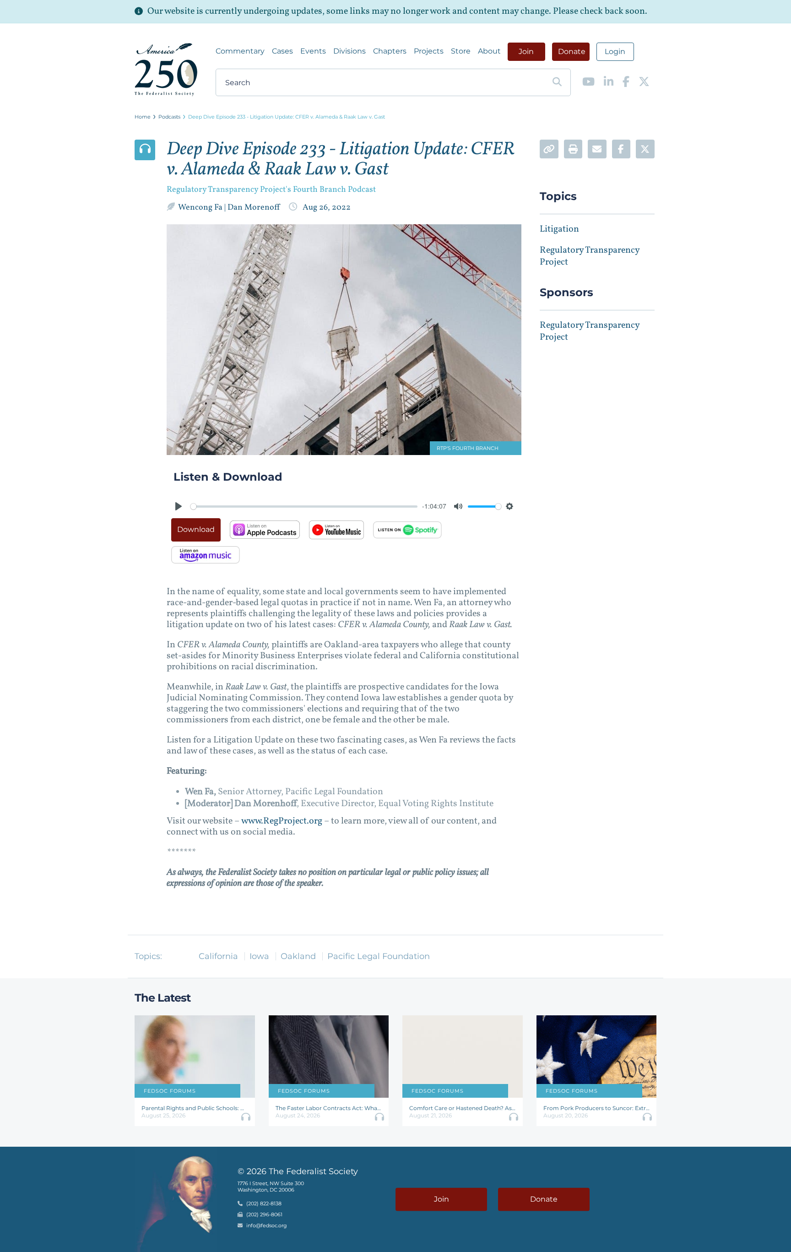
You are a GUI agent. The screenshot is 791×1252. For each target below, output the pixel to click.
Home (143, 117)
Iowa (259, 956)
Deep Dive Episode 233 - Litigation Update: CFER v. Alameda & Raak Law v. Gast (286, 117)
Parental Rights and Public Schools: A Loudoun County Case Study (194, 1108)
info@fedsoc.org (266, 1226)
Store (461, 51)
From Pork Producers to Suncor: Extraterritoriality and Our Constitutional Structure (596, 1108)
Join (526, 51)
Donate (571, 51)
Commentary (240, 51)
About (489, 51)
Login (615, 51)
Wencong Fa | (203, 207)
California (218, 956)
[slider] (303, 506)
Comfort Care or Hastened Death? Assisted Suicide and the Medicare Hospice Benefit (462, 1108)
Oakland (298, 956)
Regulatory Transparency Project (589, 256)
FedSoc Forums (170, 1091)
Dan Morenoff (255, 207)
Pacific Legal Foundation (378, 956)
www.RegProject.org (281, 821)
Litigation (559, 229)
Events (313, 51)
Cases (282, 51)
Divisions (349, 51)
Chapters (389, 51)
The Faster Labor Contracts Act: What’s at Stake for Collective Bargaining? (329, 1108)
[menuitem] (240, 51)
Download (196, 529)
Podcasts (169, 117)
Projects (429, 51)
